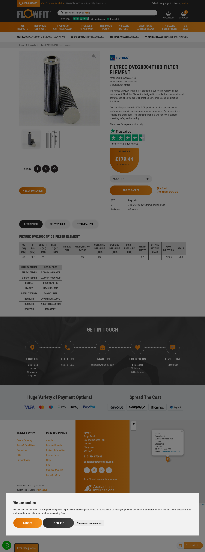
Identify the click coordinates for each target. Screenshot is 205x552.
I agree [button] (27, 523)
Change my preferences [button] (89, 523)
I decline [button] (58, 523)
